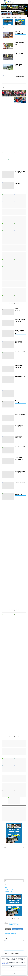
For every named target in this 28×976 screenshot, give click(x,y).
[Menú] (25, 2)
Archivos (6, 887)
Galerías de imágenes (9, 889)
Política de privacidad (9, 891)
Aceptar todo (14, 966)
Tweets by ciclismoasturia (10, 933)
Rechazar (14, 969)
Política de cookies (6, 963)
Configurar (14, 973)
